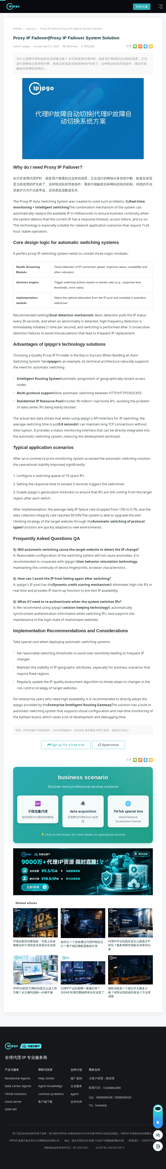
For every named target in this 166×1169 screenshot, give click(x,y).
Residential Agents (17, 1078)
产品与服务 (12, 1069)
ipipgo (26, 46)
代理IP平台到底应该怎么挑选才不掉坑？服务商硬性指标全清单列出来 (129, 945)
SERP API (11, 1109)
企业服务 (76, 1086)
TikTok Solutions (16, 1094)
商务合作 (94, 1069)
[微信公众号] (158, 1135)
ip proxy (31, 28)
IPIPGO (17, 28)
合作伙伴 (76, 1102)
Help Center (46, 1078)
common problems (51, 1094)
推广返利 (76, 1078)
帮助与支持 (45, 1069)
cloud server (13, 1102)
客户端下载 (45, 1102)
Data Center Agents (18, 1086)
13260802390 (112, 1088)
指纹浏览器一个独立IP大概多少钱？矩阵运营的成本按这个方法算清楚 (129, 992)
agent (75, 1094)
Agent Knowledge (50, 1086)
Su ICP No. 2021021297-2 (110, 1147)
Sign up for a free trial (67, 745)
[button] (159, 6)
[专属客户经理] (158, 1146)
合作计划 (76, 1069)
